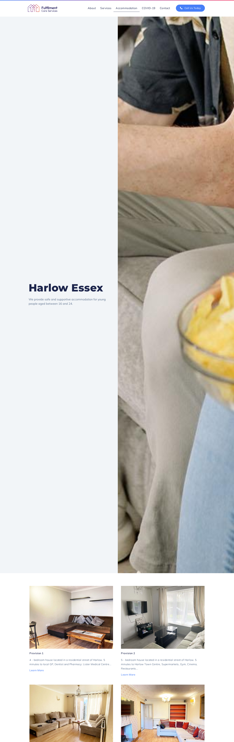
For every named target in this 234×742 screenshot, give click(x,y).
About (92, 8)
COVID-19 (148, 8)
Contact (165, 8)
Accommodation (126, 8)
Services (105, 8)
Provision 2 (128, 653)
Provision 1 (36, 653)
